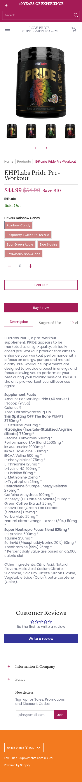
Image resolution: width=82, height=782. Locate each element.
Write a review (41, 638)
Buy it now (41, 307)
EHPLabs (10, 199)
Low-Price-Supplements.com (40, 29)
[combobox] (37, 15)
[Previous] (7, 82)
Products (24, 161)
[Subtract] (9, 266)
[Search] (76, 15)
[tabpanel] (41, 457)
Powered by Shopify (17, 765)
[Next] (74, 82)
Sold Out (41, 285)
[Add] (30, 266)
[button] (74, 29)
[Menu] (7, 29)
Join (60, 715)
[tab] (18, 323)
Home (9, 161)
